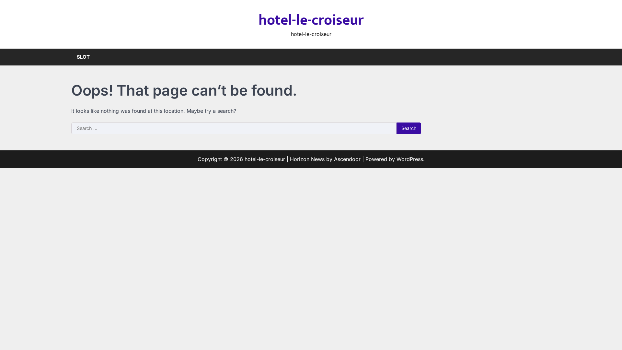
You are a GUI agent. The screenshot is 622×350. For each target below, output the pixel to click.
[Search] (546, 57)
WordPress (410, 159)
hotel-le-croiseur (311, 20)
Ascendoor (347, 159)
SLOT (83, 57)
